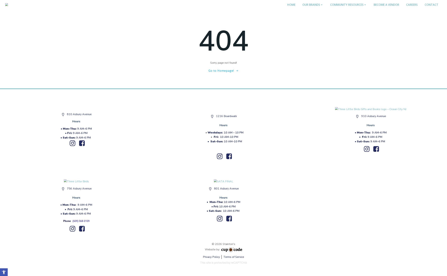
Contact (431, 5)
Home (291, 5)
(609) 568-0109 (81, 221)
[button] (4, 272)
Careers (412, 5)
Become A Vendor (386, 5)
